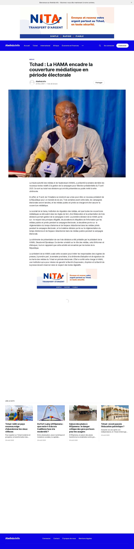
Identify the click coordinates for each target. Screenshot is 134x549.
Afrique (56, 46)
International (45, 46)
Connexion (46, 538)
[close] (131, 2)
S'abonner (122, 46)
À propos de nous (69, 538)
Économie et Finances (70, 46)
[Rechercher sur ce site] (100, 45)
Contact (56, 538)
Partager (99, 83)
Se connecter (109, 46)
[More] (82, 45)
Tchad (35, 46)
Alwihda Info (12, 45)
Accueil (27, 46)
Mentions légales (85, 538)
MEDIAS (31, 59)
